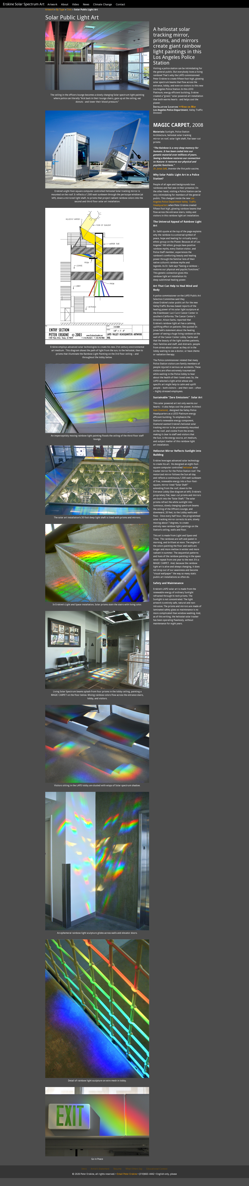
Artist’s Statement (100, 1168)
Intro (84, 1168)
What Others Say (134, 1168)
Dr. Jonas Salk (160, 168)
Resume (117, 1168)
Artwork (52, 4)
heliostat (188, 467)
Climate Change (102, 4)
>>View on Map (187, 106)
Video (75, 4)
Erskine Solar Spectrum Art (23, 4)
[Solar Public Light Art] (97, 89)
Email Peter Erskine (127, 1174)
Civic (69, 9)
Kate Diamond (160, 410)
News (86, 4)
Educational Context (156, 1168)
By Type (60, 9)
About (64, 4)
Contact (120, 4)
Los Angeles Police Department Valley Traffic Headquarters (174, 202)
